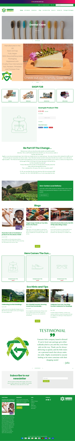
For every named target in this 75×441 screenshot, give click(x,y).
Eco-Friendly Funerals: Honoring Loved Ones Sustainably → (36, 305)
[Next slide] (42, 40)
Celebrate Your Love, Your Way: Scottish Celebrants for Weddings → (61, 306)
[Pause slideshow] (73, 40)
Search (32, 399)
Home (21, 10)
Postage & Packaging (68, 10)
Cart (53, 5)
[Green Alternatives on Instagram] (50, 400)
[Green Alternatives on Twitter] (46, 400)
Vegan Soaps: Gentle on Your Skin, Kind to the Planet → (37, 224)
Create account (45, 5)
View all (37, 246)
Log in (39, 5)
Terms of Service (33, 406)
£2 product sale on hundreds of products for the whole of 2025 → (12, 233)
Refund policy (33, 408)
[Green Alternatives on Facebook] (48, 400)
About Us (53, 10)
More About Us (44, 195)
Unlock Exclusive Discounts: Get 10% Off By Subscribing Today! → (62, 224)
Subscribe (46, 381)
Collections (34, 10)
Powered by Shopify (44, 436)
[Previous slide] (32, 40)
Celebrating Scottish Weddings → (12, 304)
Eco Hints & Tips (46, 10)
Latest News (5, 397)
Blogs (40, 10)
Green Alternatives (37, 436)
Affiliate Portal (33, 405)
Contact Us (59, 10)
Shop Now (37, 30)
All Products (27, 10)
